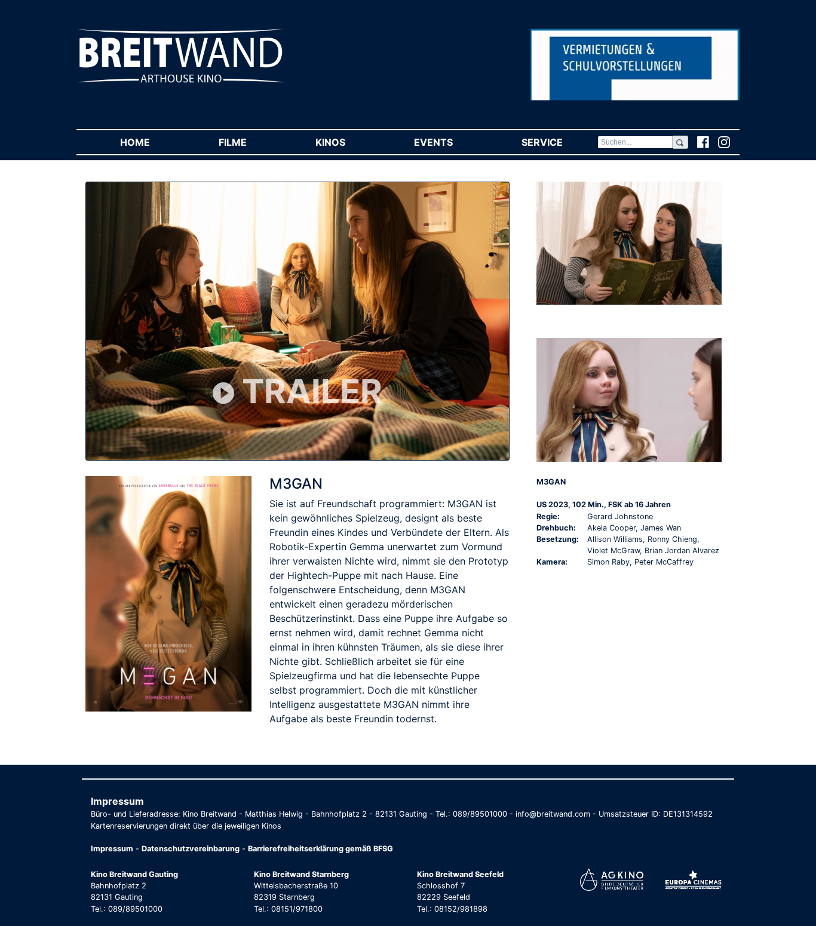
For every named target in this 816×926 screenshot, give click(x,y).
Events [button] (450, 142)
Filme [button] (250, 142)
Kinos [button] (347, 142)
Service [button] (559, 142)
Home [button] (152, 142)
